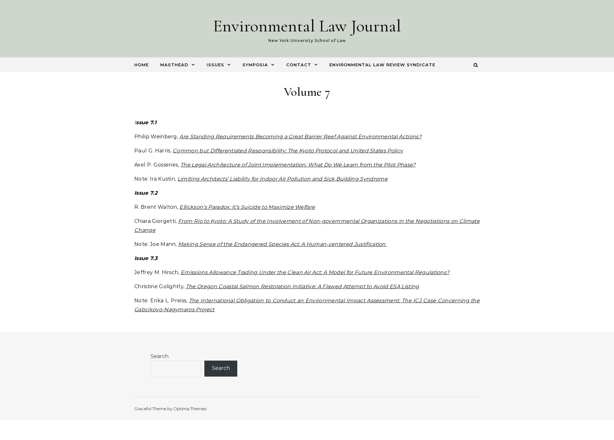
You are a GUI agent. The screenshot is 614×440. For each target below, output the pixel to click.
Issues (215, 64)
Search (160, 356)
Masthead (174, 64)
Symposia (255, 64)
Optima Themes (189, 408)
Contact (298, 64)
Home (141, 64)
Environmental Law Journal (307, 25)
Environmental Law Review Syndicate (382, 64)
